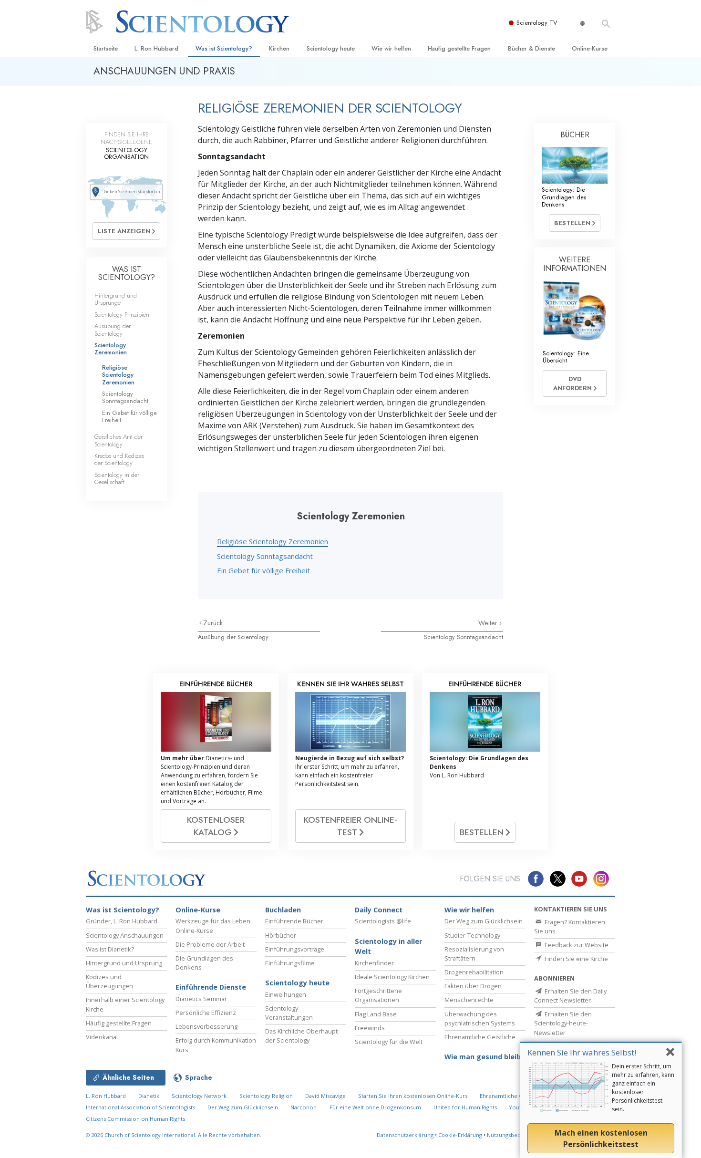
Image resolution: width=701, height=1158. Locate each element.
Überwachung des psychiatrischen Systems (479, 1018)
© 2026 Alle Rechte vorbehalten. (173, 1134)
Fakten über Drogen (473, 986)
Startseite (105, 48)
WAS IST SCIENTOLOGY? (126, 273)
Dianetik (148, 1095)
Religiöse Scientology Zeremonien (272, 541)
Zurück (213, 623)
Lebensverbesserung (206, 1026)
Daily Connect (378, 909)
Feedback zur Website (575, 945)
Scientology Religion (266, 1095)
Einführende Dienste (210, 987)
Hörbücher (280, 935)
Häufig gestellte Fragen (459, 48)
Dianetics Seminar (201, 998)
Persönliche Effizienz (205, 1012)
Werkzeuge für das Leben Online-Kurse (212, 925)
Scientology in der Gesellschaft (116, 478)
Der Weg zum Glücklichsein (483, 921)
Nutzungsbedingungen (516, 1134)
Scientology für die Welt (389, 1041)
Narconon (303, 1107)
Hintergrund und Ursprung (124, 963)
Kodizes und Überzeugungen (109, 981)
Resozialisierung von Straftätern (474, 953)
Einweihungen (285, 994)
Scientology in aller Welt (388, 946)
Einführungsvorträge (294, 949)
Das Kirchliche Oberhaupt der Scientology (301, 1035)
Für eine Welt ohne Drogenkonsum (375, 1107)
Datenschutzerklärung (405, 1134)
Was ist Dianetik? (110, 949)
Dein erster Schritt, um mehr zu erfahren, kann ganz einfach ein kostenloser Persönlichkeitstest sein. (643, 1087)
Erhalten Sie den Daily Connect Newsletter (570, 995)
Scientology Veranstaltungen (289, 1013)
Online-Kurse (590, 48)
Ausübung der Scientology (233, 636)
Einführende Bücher (294, 921)
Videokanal (102, 1037)
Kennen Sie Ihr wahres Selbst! (581, 1052)
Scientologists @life (383, 921)
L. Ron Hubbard (156, 48)
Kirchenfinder (374, 963)
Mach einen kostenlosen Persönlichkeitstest (601, 1138)
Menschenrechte (469, 999)
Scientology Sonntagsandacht (265, 556)
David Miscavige (325, 1095)
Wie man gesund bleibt (484, 1056)
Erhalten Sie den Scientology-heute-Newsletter (563, 1023)
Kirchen (279, 48)
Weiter (488, 623)
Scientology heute (331, 48)
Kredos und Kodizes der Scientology (119, 459)
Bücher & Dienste (531, 48)
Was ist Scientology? (224, 48)
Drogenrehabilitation (474, 972)
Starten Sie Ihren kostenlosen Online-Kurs (412, 1095)
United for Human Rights (465, 1107)
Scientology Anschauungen (125, 935)
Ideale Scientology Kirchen (392, 976)
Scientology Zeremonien (110, 349)
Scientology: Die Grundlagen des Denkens (564, 197)
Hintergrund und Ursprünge (115, 299)
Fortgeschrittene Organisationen (378, 995)
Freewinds (370, 1028)
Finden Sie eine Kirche (575, 958)
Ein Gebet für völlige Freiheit (263, 570)
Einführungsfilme (290, 963)
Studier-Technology (472, 935)
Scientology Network (199, 1095)
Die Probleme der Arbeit (210, 944)
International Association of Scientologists (140, 1107)
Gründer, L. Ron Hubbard (121, 921)
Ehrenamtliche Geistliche (479, 1037)
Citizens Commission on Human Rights (135, 1118)
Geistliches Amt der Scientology (118, 440)
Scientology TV (536, 22)
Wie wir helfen (391, 48)
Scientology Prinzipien (121, 314)
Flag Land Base (376, 1014)
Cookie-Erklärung (460, 1134)
